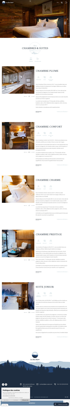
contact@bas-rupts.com (46, 384)
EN (65, 397)
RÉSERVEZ (38, 111)
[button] (25, 96)
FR (67, 397)
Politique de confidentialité (41, 397)
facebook (3, 384)
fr (57, 2)
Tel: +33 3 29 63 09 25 (61, 3)
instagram (6, 384)
